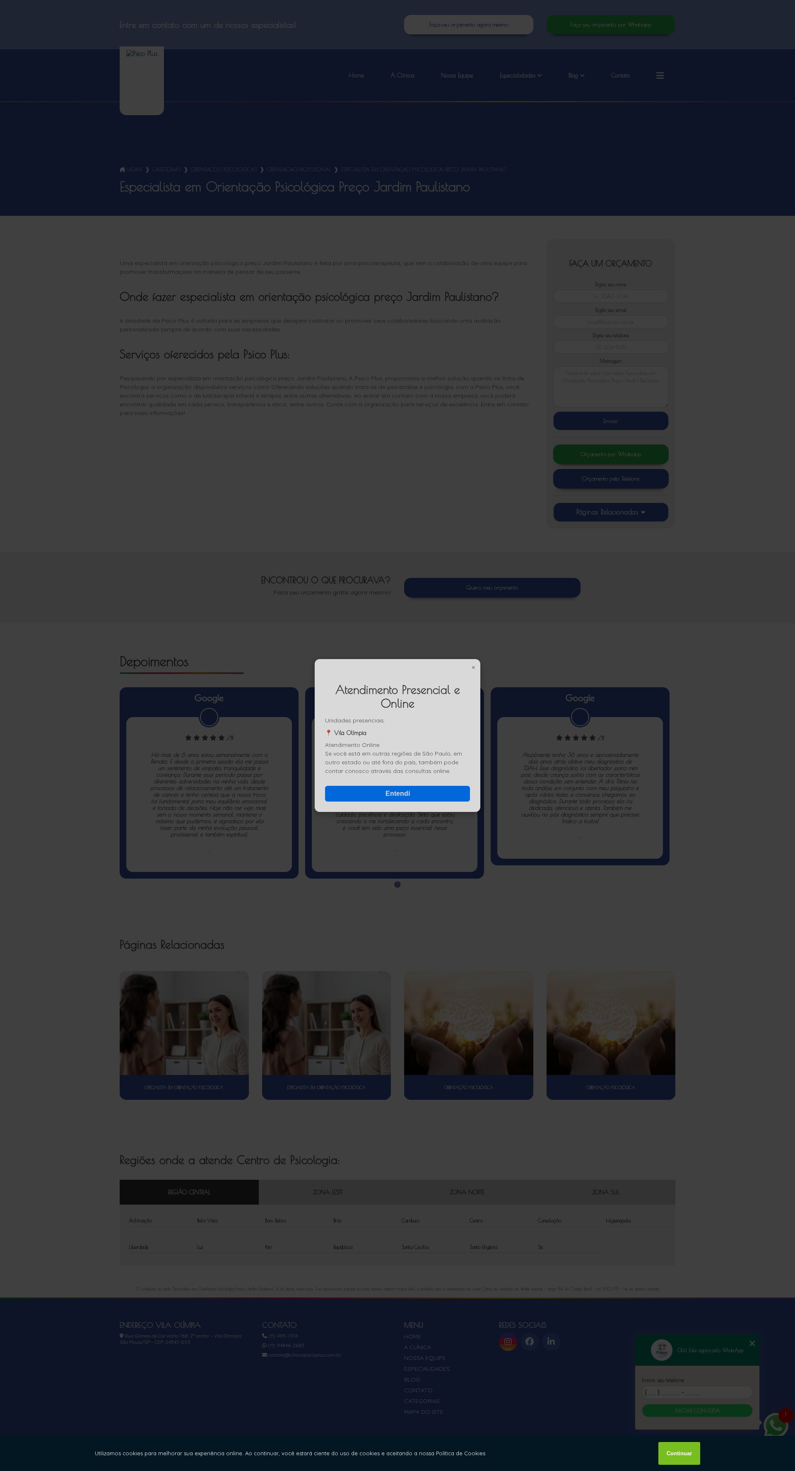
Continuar (679, 1453)
